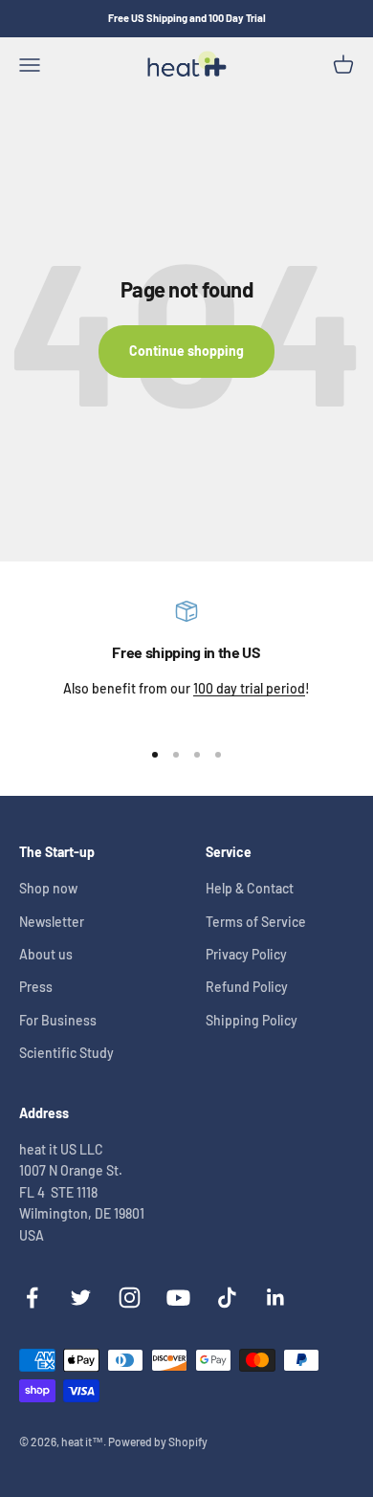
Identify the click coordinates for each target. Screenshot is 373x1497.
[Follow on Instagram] (130, 1297)
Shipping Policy (251, 1020)
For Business (58, 1020)
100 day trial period (249, 688)
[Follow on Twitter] (81, 1297)
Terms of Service (256, 922)
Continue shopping (186, 350)
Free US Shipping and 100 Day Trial (187, 17)
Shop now (48, 888)
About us (46, 954)
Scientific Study (66, 1053)
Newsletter (51, 922)
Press (36, 987)
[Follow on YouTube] (178, 1297)
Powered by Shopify (158, 1441)
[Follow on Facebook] (32, 1297)
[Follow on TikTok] (227, 1297)
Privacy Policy (246, 954)
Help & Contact (250, 888)
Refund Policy (247, 987)
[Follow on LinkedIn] (276, 1297)
